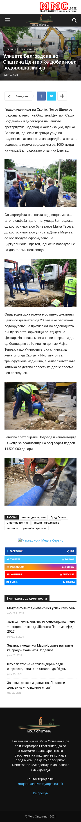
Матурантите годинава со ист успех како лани (41, 608)
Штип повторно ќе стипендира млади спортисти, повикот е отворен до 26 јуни (37, 666)
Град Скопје (26, 49)
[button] (74, 20)
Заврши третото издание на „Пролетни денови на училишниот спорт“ (36, 685)
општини (12, 528)
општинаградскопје (46, 522)
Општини (10, 49)
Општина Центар (18, 522)
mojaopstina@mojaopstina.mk (40, 784)
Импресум (40, 793)
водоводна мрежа (34, 517)
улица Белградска (35, 528)
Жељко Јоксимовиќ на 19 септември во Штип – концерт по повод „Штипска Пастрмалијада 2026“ (41, 626)
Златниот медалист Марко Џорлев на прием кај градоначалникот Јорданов (40, 648)
